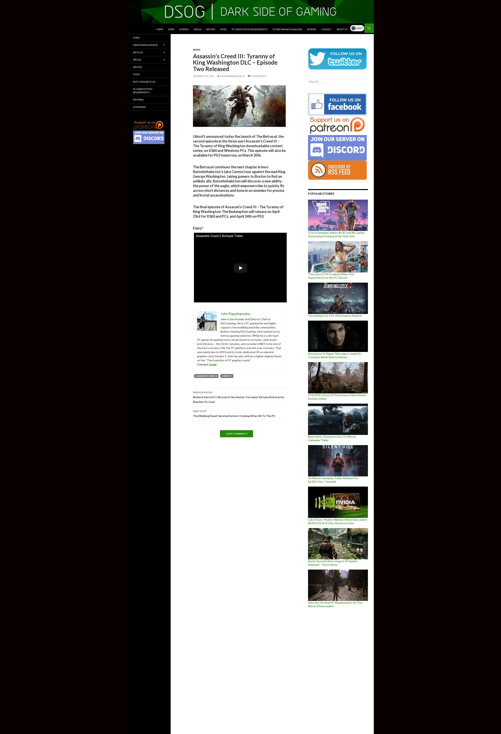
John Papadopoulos (232, 76)
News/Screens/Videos (145, 45)
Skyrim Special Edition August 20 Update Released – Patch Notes (333, 562)
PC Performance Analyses (287, 29)
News (171, 29)
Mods (223, 29)
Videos (197, 29)
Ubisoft (227, 376)
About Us (342, 29)
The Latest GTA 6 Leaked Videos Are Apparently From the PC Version (331, 275)
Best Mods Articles (144, 81)
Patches (210, 29)
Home (160, 29)
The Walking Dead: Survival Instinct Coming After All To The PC (234, 413)
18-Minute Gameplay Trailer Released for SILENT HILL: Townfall (333, 479)
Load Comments (236, 433)
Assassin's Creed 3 (206, 376)
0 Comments (258, 76)
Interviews (139, 107)
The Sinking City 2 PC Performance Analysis (335, 315)
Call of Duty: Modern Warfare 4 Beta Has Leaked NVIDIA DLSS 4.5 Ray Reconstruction (337, 521)
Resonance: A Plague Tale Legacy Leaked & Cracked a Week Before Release (334, 355)
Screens (183, 29)
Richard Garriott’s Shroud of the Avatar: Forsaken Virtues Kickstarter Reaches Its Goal (238, 397)
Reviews (311, 29)
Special (137, 59)
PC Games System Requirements (250, 29)
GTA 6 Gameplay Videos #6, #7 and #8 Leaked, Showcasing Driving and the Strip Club (336, 234)
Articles (138, 52)
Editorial (138, 99)
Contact (326, 29)
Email (212, 364)
